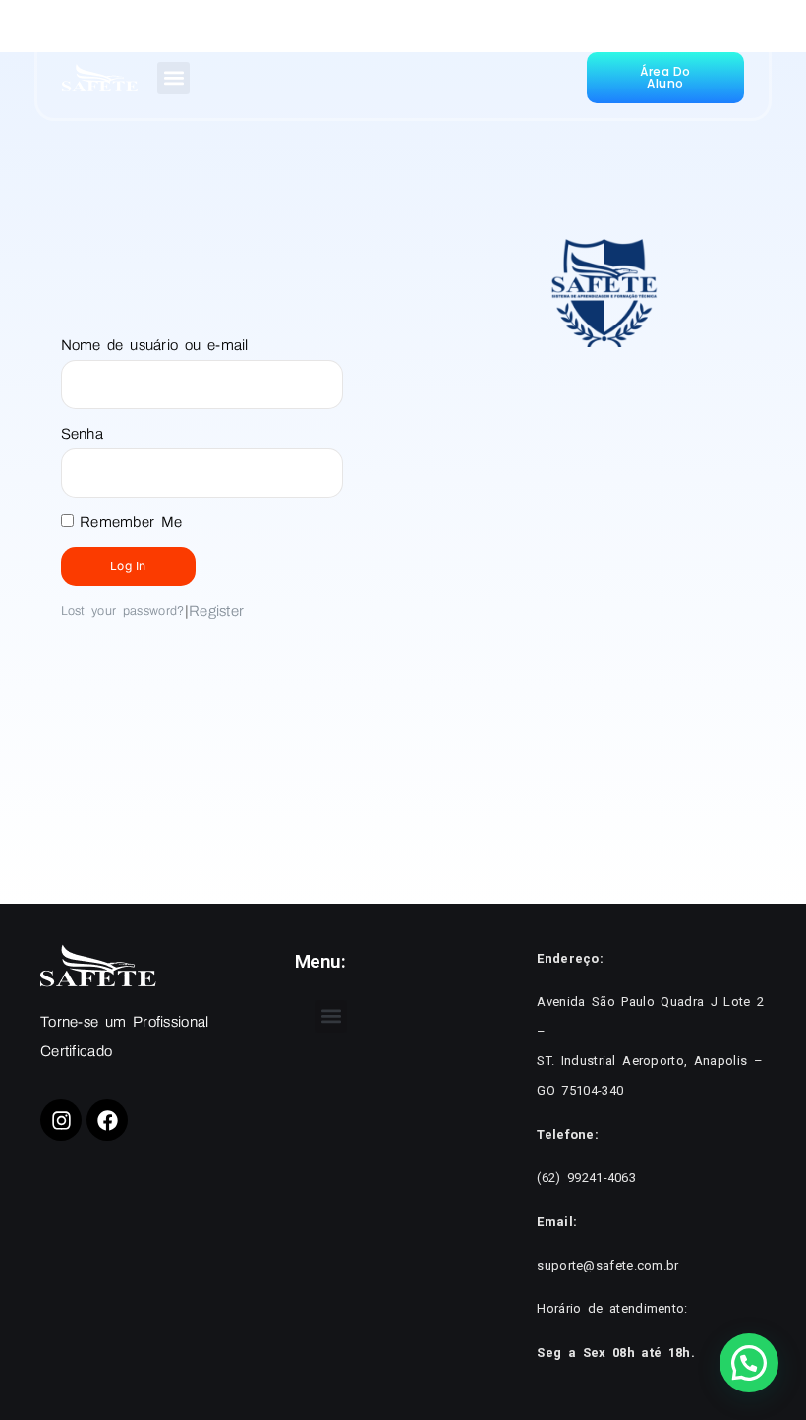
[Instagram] (61, 1120)
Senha (82, 434)
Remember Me (128, 522)
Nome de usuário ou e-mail (155, 345)
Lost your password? (123, 611)
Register (216, 611)
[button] (173, 78)
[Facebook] (107, 1120)
